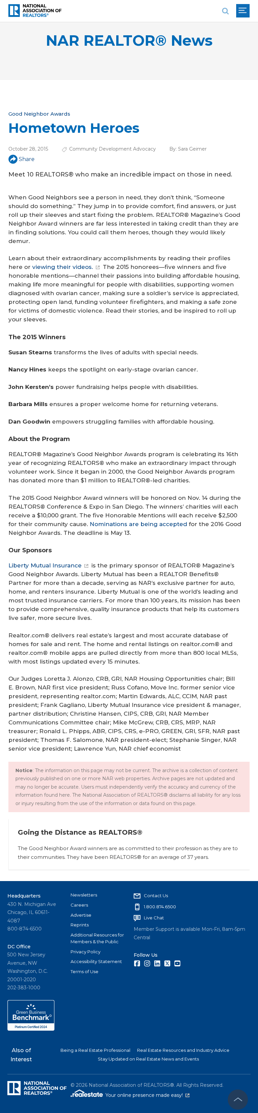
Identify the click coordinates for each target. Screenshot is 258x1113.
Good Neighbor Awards (39, 114)
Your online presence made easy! (147, 1095)
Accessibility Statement (96, 961)
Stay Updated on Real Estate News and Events (148, 1059)
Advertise (81, 915)
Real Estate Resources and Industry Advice (183, 1050)
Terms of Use (84, 971)
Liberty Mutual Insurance (45, 565)
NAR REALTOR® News (129, 40)
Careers (79, 905)
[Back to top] (238, 1099)
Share (27, 159)
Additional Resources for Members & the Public (97, 938)
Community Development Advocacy (112, 149)
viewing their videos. (62, 267)
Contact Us (156, 895)
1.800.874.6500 (160, 906)
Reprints (80, 924)
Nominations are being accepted (138, 524)
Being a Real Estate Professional (95, 1050)
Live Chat (154, 917)
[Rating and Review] (30, 1029)
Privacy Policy (85, 951)
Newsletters (84, 895)
